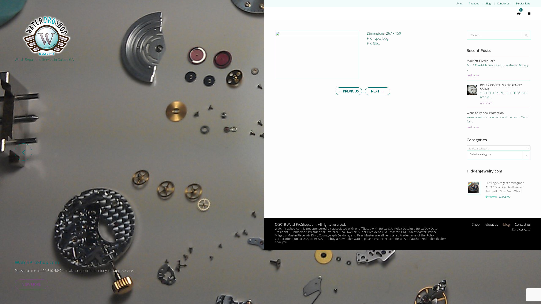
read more (473, 75)
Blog (488, 3)
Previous (349, 91)
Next (377, 91)
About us (474, 3)
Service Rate (523, 3)
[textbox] (498, 148)
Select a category (480, 154)
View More (31, 284)
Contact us (503, 3)
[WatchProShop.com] (46, 36)
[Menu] (527, 13)
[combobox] (499, 148)
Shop (459, 3)
